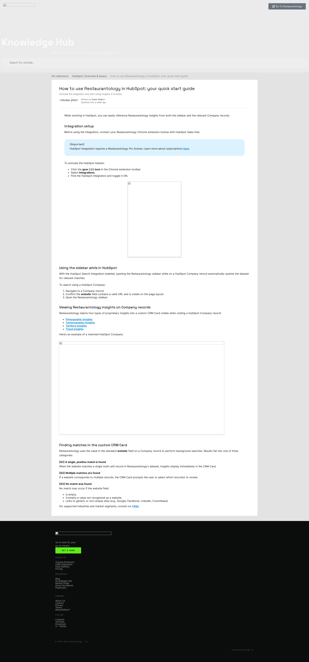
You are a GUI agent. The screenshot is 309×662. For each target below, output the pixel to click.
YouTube (59, 622)
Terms (58, 607)
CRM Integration (63, 564)
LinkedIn (59, 619)
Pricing (59, 569)
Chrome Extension (64, 562)
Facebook (60, 624)
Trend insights (75, 329)
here (186, 148)
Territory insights (76, 325)
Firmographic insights (79, 319)
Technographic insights (80, 322)
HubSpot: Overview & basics (89, 76)
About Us (60, 601)
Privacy (59, 605)
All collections (60, 76)
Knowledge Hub (63, 581)
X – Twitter (60, 626)
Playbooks (60, 588)
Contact (59, 603)
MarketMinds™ (62, 610)
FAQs (135, 506)
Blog (57, 579)
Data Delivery (62, 567)
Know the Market (64, 585)
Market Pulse (62, 583)
